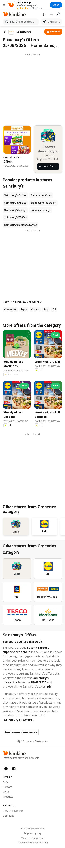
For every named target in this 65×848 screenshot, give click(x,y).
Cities (6, 792)
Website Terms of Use (32, 838)
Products (8, 796)
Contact (7, 787)
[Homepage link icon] (18, 741)
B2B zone (8, 815)
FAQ (5, 782)
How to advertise (13, 810)
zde (49, 687)
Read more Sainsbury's (20, 732)
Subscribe (55, 31)
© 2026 (32, 828)
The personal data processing (32, 842)
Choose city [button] (54, 21)
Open (56, 4)
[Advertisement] (32, 88)
